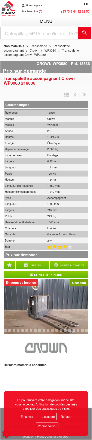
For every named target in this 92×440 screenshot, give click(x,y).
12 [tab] (49, 332)
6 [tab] (23, 332)
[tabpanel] (46, 306)
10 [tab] (41, 332)
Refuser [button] (66, 416)
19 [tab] (79, 332)
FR (86, 4)
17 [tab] (71, 332)
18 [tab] (75, 332)
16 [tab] (66, 332)
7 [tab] (27, 332)
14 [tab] (58, 332)
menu (46, 21)
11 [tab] (45, 332)
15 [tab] (62, 332)
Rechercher (90, 33)
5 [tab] (19, 332)
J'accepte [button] (48, 416)
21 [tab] (88, 332)
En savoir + (28, 416)
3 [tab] (10, 332)
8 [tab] (32, 332)
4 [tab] (14, 332)
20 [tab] (84, 332)
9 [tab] (36, 332)
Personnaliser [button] (47, 426)
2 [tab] (6, 332)
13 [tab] (54, 332)
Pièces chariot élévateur (53, 436)
